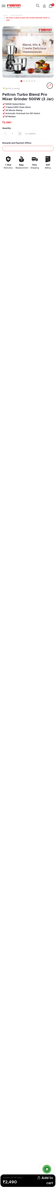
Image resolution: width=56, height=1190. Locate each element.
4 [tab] (29, 81)
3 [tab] (26, 81)
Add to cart (47, 1180)
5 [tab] (31, 81)
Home (5, 15)
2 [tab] (23, 81)
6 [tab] (34, 81)
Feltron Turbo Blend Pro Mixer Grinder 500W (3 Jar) (28, 19)
